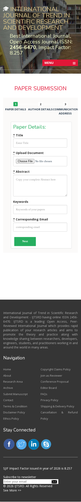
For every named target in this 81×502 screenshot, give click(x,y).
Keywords (20, 202)
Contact (8, 400)
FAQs (44, 394)
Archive (8, 388)
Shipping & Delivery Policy (57, 406)
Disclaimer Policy (14, 412)
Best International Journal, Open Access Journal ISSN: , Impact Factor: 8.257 (41, 44)
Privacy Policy (49, 400)
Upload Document (28, 153)
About (7, 375)
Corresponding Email (30, 219)
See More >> (12, 490)
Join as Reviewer (51, 375)
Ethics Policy (11, 418)
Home (7, 369)
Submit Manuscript (15, 394)
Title (18, 135)
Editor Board (49, 388)
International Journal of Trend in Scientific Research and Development (36, 18)
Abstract (21, 171)
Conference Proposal (55, 381)
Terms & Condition (15, 406)
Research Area (13, 381)
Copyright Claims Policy (56, 369)
